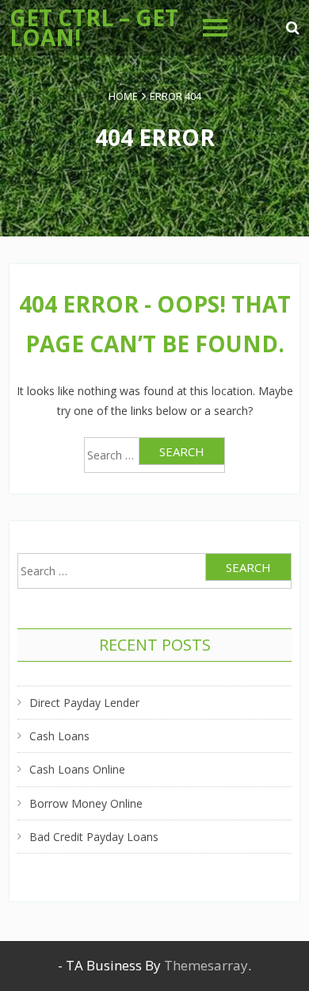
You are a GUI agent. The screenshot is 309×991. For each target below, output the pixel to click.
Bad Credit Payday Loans (93, 836)
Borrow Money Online (86, 803)
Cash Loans (59, 735)
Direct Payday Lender (84, 702)
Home (123, 96)
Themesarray (206, 965)
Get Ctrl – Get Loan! (94, 27)
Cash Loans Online (77, 769)
